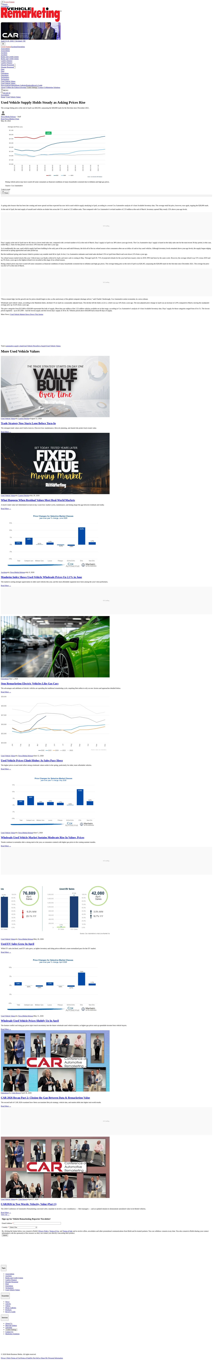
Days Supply (41, 346)
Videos (12, 85)
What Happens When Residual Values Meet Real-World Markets (38, 500)
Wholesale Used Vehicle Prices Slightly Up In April (30, 1020)
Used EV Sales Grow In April (17, 943)
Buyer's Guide (37, 85)
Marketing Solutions (53, 87)
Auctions (17, 2)
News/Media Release (17, 572)
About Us (4, 87)
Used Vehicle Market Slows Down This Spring (26, 314)
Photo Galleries (20, 85)
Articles (7, 85)
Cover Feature (9, 2)
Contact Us (42, 87)
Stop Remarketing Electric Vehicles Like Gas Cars (29, 683)
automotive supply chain (14, 346)
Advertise (22, 87)
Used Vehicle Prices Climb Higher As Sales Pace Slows (32, 760)
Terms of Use (16, 1358)
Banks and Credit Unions (10, 57)
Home (3, 97)
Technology (5, 77)
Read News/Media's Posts (10, 119)
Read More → (6, 432)
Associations (5, 49)
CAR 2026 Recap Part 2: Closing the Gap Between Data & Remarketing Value (45, 1097)
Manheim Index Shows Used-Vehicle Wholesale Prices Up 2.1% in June (41, 577)
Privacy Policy (6, 1358)
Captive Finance (6, 61)
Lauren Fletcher (23, 418)
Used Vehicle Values (8, 81)
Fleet (2, 69)
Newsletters (5, 6)
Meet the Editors (13, 87)
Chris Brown (16, 1093)
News (3, 85)
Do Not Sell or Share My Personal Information (46, 1358)
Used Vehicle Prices (30, 346)
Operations (24, 2)
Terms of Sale (25, 1358)
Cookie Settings (32, 87)
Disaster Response (7, 65)
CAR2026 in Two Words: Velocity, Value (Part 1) (28, 1204)
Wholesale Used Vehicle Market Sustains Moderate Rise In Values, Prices (42, 837)
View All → (5, 1215)
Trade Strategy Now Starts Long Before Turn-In (28, 423)
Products (29, 85)
